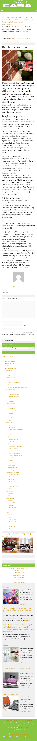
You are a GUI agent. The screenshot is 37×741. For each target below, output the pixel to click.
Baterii (9, 432)
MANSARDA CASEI (18, 577)
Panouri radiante (12, 462)
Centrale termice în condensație (16, 451)
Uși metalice (12, 529)
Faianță (11, 413)
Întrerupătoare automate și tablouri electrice (18, 387)
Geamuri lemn (12, 519)
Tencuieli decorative (14, 394)
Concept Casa (18, 4)
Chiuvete (11, 460)
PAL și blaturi (9, 491)
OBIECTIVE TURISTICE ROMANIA (18, 568)
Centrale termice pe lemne (15, 455)
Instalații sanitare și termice (12, 425)
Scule (10, 41)
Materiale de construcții (10, 368)
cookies (13, 723)
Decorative (10, 392)
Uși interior (12, 526)
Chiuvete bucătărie (12, 458)
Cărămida (11, 484)
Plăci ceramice (11, 408)
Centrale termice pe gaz (14, 453)
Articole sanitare (12, 427)
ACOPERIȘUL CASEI (18, 573)
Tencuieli (10, 418)
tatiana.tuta (9, 24)
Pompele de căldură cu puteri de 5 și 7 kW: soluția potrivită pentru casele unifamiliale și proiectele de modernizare (18, 626)
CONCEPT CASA (18, 570)
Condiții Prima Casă (10, 694)
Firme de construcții (9, 363)
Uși (8, 524)
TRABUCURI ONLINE (18, 582)
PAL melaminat (11, 493)
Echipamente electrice (11, 377)
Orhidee (6, 587)
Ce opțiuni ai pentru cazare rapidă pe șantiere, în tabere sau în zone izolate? (17, 609)
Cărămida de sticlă (13, 486)
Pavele (10, 488)
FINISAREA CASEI (18, 575)
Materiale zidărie (12, 479)
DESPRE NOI (8, 720)
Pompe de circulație (12, 467)
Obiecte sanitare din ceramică (16, 429)
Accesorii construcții (13, 474)
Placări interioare (10, 498)
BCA (10, 481)
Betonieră (11, 477)
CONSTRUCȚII (19, 38)
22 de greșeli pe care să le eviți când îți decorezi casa (16, 534)
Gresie (10, 415)
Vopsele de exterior (14, 396)
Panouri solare (11, 465)
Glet (10, 420)
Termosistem (11, 399)
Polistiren (11, 401)
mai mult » (26, 31)
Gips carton (10, 500)
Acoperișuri (9, 370)
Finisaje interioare (10, 403)
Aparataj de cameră (12, 380)
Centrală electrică (13, 448)
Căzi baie (11, 441)
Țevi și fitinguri (11, 470)
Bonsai (5, 645)
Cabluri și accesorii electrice (14, 382)
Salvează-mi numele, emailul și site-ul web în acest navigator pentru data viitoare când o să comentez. (18, 334)
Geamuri (10, 517)
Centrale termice (12, 444)
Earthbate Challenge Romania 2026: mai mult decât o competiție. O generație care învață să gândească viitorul (17, 19)
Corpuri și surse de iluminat (14, 384)
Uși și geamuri (9, 514)
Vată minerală (12, 507)
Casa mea (7, 359)
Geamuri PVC (12, 522)
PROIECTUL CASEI (18, 580)
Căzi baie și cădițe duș (13, 439)
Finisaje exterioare (10, 389)
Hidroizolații (9, 422)
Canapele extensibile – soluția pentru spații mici (17, 669)
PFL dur (10, 496)
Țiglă (9, 375)
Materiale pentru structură (12, 472)
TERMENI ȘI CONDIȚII (25, 720)
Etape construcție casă (10, 361)
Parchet (9, 406)
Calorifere (10, 436)
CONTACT (16, 720)
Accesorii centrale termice (15, 446)
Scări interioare (9, 510)
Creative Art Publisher (23, 727)
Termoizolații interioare (13, 503)
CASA (12, 38)
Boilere (9, 434)
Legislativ (7, 366)
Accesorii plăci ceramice (15, 410)
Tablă (9, 373)
